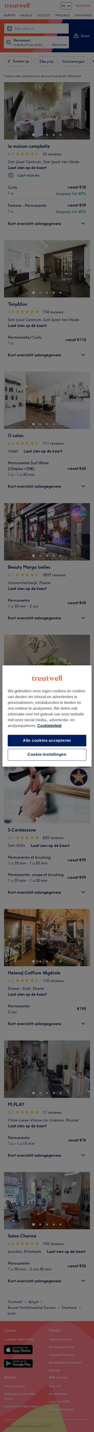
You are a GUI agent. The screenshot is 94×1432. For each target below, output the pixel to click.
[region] (47, 716)
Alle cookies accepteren (47, 740)
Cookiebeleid (49, 726)
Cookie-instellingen (47, 755)
